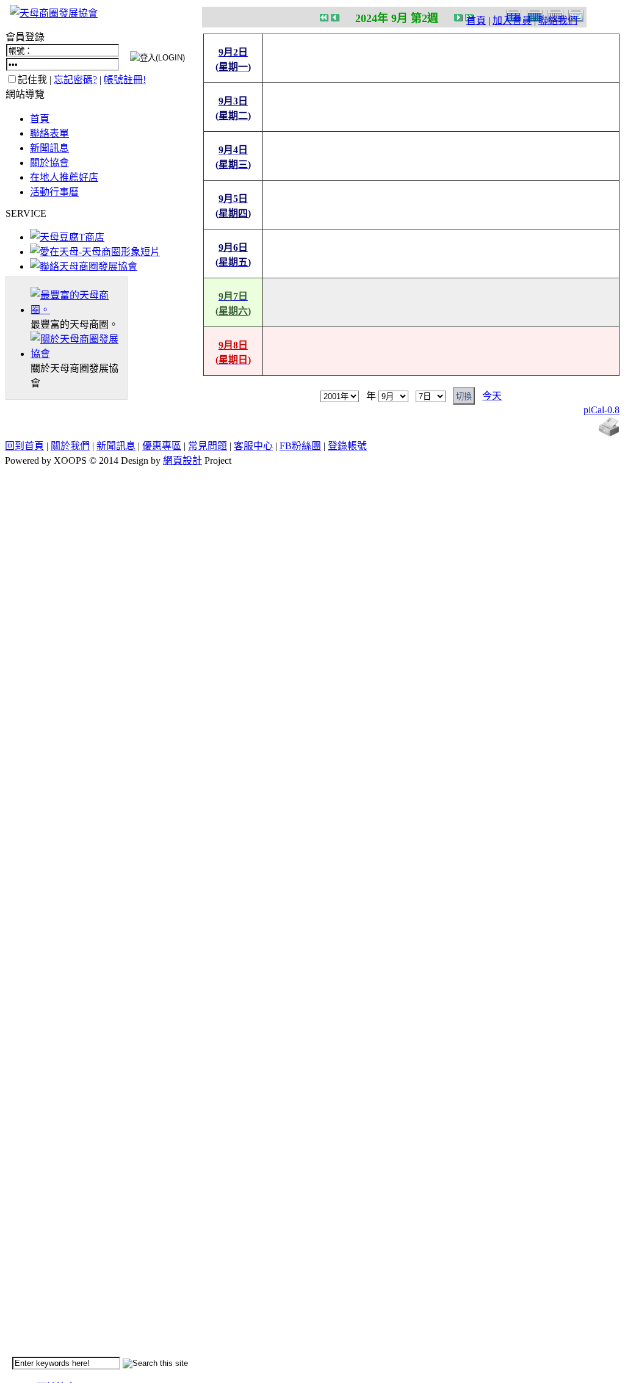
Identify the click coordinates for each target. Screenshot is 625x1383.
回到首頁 (24, 446)
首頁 (476, 20)
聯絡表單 (49, 133)
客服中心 (253, 446)
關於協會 (49, 162)
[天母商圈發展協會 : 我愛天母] (54, 13)
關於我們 (70, 446)
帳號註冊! (125, 79)
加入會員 (512, 20)
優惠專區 (161, 446)
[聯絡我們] (83, 266)
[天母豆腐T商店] (67, 237)
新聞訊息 (49, 148)
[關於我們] (79, 353)
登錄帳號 (347, 446)
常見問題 (207, 446)
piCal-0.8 (601, 410)
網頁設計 (182, 460)
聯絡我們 (557, 20)
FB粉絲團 (300, 446)
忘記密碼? (75, 79)
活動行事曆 (54, 192)
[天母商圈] (79, 310)
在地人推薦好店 (64, 177)
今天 (492, 396)
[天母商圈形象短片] (95, 252)
